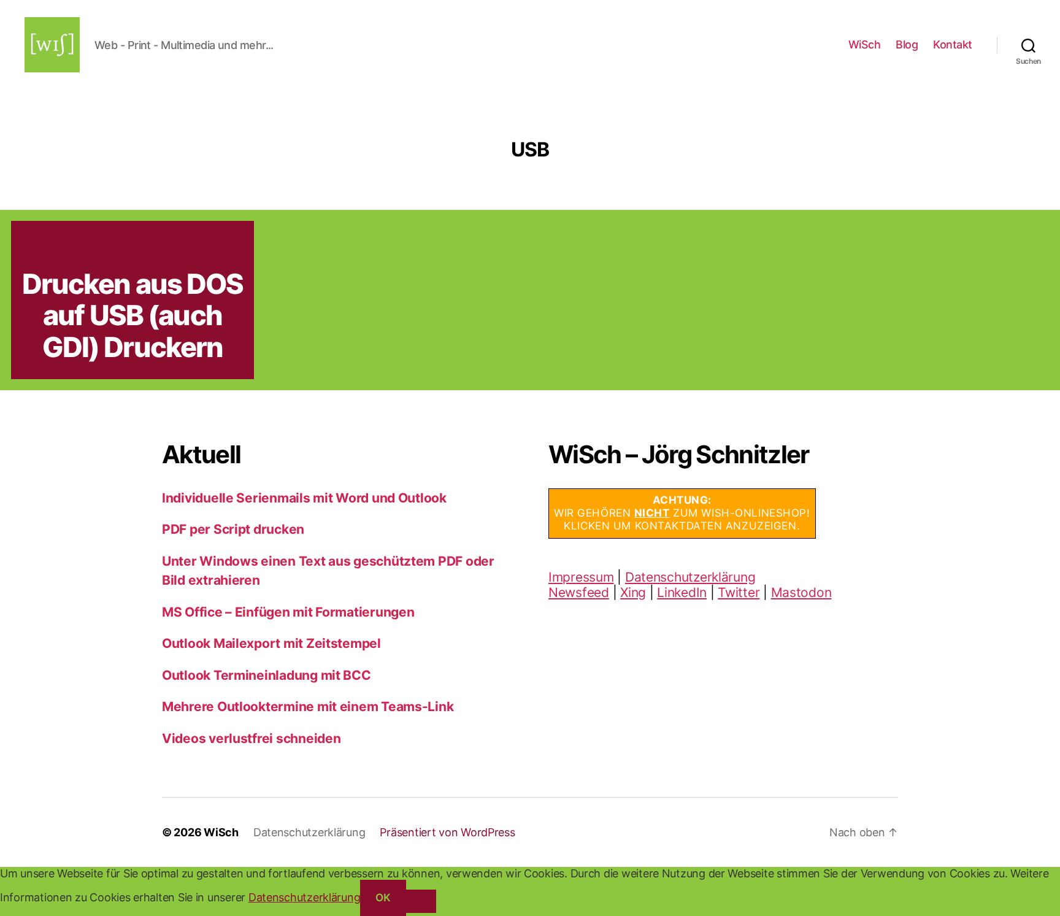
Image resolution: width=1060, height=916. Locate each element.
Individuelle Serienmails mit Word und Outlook (304, 498)
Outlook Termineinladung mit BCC (266, 675)
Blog (907, 44)
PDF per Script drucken (233, 529)
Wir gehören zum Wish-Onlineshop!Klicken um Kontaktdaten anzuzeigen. (682, 513)
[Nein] (421, 901)
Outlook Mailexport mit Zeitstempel (271, 643)
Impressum (581, 577)
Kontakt (952, 44)
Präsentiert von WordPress (447, 832)
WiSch (864, 44)
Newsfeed (578, 592)
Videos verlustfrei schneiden (251, 738)
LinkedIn (682, 592)
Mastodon (801, 592)
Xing (633, 592)
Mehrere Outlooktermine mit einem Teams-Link (307, 706)
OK (383, 897)
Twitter (738, 592)
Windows (181, 242)
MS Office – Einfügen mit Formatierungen (288, 612)
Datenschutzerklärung (690, 577)
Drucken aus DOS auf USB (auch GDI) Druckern (133, 315)
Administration (101, 242)
